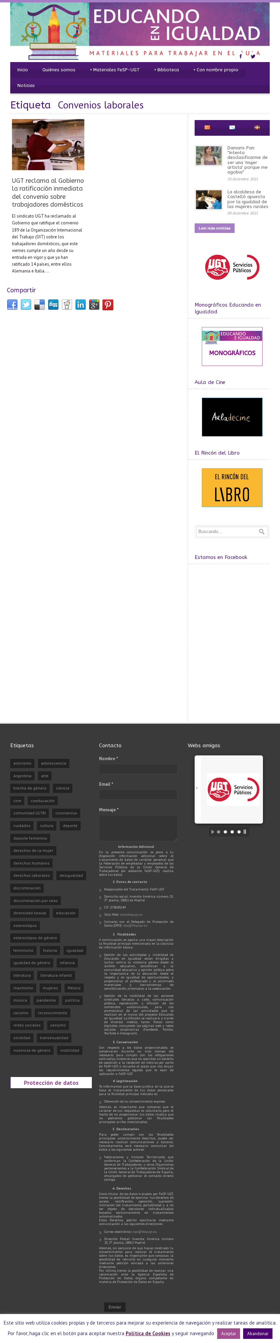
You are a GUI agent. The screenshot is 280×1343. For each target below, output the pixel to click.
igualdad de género (31, 962)
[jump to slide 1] (218, 832)
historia (50, 950)
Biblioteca (166, 69)
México (74, 987)
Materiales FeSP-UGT (115, 69)
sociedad (21, 1037)
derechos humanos (31, 863)
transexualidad (54, 1037)
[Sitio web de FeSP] (232, 283)
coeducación (43, 800)
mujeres (50, 987)
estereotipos (25, 925)
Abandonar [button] (257, 1334)
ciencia (62, 788)
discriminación (27, 887)
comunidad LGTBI (29, 812)
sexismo (58, 1025)
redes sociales (27, 1025)
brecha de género (29, 788)
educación (65, 912)
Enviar (115, 1307)
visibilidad (69, 1050)
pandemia (46, 1000)
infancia (67, 962)
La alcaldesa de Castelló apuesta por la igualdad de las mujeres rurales (247, 199)
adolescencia (53, 763)
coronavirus (66, 812)
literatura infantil (56, 975)
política (72, 1000)
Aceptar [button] (228, 1334)
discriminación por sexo (35, 900)
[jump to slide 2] (225, 832)
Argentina (22, 775)
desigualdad (71, 875)
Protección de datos (51, 1082)
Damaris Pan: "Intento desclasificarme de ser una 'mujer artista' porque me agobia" (247, 160)
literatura (22, 975)
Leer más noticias (214, 228)
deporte (70, 825)
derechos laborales (31, 875)
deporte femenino (30, 838)
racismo (20, 1012)
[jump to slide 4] (239, 832)
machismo (23, 987)
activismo (22, 763)
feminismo (23, 950)
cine (17, 800)
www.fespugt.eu (131, 914)
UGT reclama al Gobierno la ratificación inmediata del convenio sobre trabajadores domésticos (48, 192)
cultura (46, 825)
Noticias (26, 85)
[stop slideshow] (246, 832)
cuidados (21, 825)
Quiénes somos (58, 69)
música (20, 1000)
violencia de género (32, 1050)
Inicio (22, 69)
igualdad (75, 950)
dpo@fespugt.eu (135, 925)
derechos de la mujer (33, 850)
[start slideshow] (211, 832)
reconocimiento (52, 1012)
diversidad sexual (29, 912)
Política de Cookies (148, 1333)
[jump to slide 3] (232, 832)
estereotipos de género (35, 937)
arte (44, 775)
